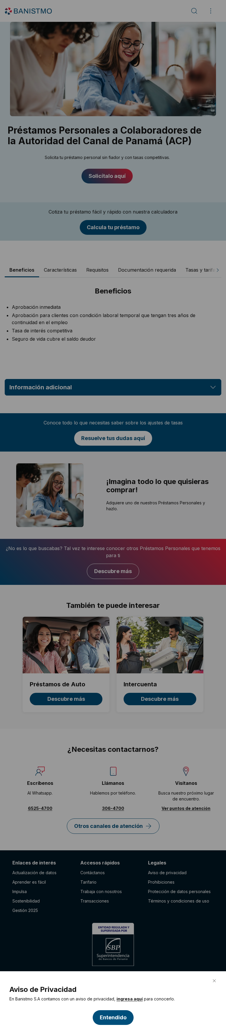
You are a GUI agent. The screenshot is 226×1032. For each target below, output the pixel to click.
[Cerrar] (214, 980)
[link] (130, 999)
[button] (113, 1017)
